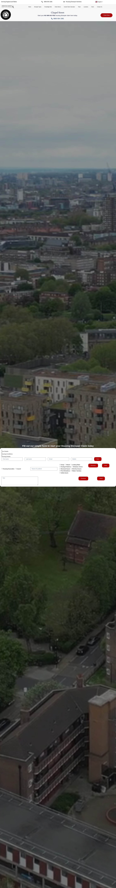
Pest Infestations (65, 471)
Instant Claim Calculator (69, 6)
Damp (62, 464)
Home (29, 6)
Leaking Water (76, 464)
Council (19, 468)
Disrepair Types (37, 6)
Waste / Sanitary (76, 471)
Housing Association (8, 468)
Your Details (4, 451)
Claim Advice (58, 6)
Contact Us (99, 6)
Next (98, 459)
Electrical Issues (76, 468)
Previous (93, 465)
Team (79, 6)
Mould (68, 464)
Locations (86, 6)
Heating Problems (66, 466)
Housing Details (5, 456)
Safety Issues (64, 473)
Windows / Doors (78, 466)
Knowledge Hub (48, 6)
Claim (92, 6)
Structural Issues (65, 468)
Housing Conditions (7, 454)
